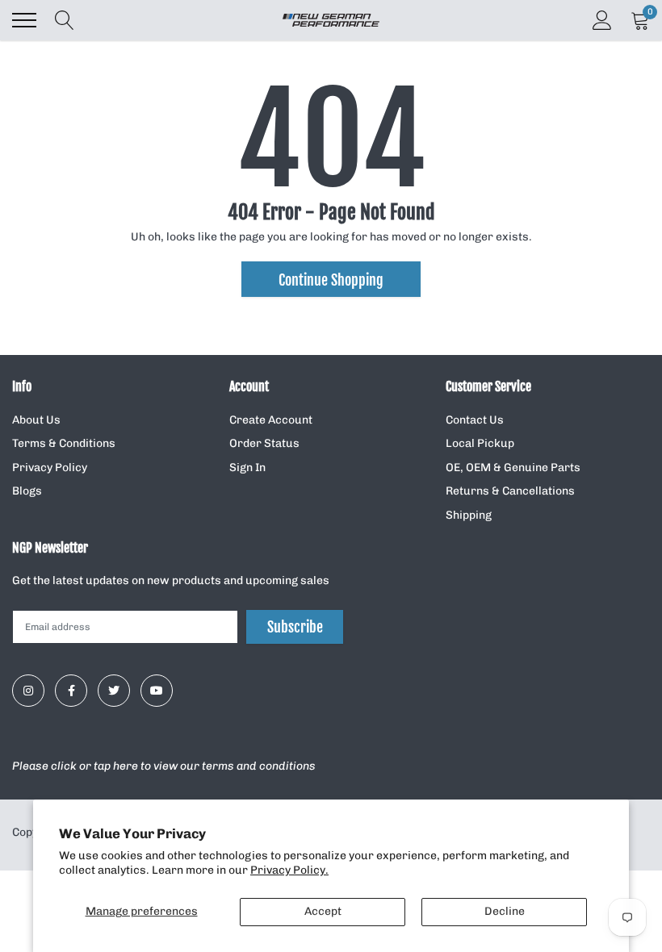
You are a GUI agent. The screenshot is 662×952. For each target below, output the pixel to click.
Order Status (264, 443)
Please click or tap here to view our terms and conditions (164, 766)
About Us (36, 420)
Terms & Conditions (63, 443)
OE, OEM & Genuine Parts (513, 467)
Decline (504, 911)
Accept (322, 911)
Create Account (270, 420)
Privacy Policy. (289, 870)
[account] (602, 20)
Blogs (27, 491)
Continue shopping (331, 280)
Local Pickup (480, 443)
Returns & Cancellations (510, 491)
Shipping (469, 515)
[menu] (24, 20)
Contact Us (475, 420)
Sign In (247, 467)
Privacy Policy (49, 467)
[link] (28, 690)
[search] (64, 20)
